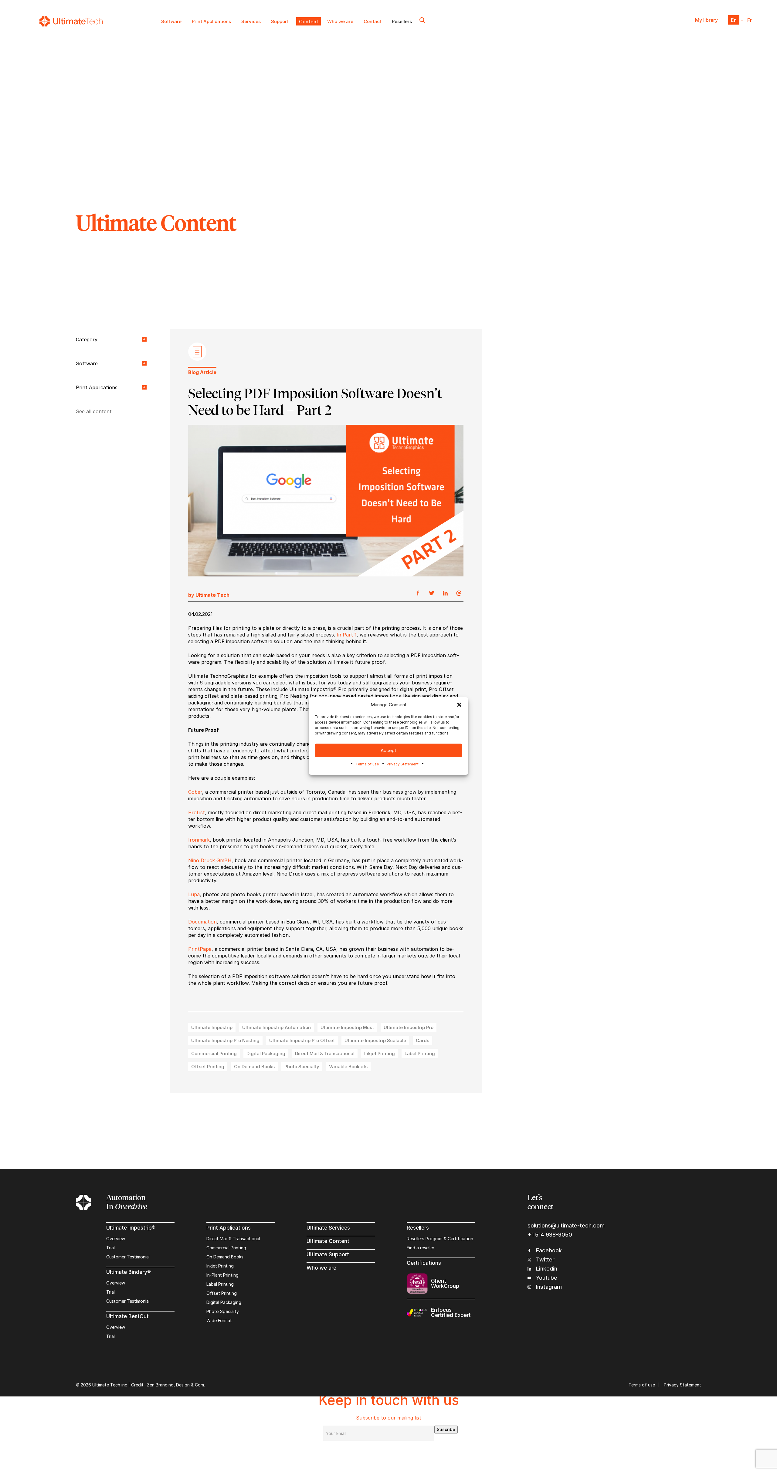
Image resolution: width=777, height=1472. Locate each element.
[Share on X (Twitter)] (431, 593)
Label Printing (220, 1284)
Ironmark (199, 840)
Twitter (545, 1259)
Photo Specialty (222, 1311)
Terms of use (367, 764)
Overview (115, 1238)
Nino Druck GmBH (210, 860)
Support (280, 21)
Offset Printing (221, 1293)
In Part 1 (347, 635)
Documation (202, 922)
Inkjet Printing (220, 1265)
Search (422, 21)
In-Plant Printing (222, 1275)
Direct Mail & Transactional (233, 1238)
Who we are (340, 21)
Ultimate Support (328, 1254)
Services (251, 21)
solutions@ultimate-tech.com (566, 1225)
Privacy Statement (403, 764)
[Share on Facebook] (417, 593)
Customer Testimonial (128, 1256)
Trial (110, 1247)
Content (308, 21)
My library (706, 20)
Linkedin (546, 1268)
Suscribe (446, 1429)
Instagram (549, 1287)
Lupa (194, 894)
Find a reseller (420, 1247)
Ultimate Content (328, 1241)
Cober (195, 792)
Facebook (549, 1250)
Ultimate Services (328, 1228)
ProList (196, 812)
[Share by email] (458, 593)
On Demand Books (224, 1256)
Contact (373, 21)
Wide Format (219, 1320)
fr (749, 20)
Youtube (546, 1277)
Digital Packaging (223, 1302)
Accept (388, 750)
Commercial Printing (226, 1247)
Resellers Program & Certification (440, 1238)
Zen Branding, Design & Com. (176, 1384)
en (734, 20)
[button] (459, 705)
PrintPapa (200, 949)
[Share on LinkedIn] (445, 593)
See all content (94, 411)
